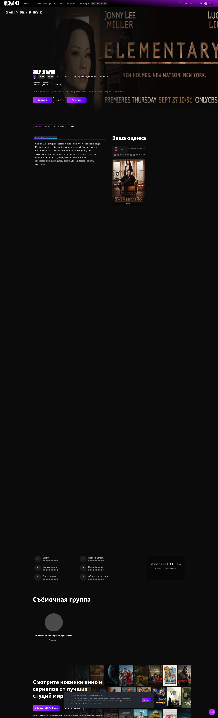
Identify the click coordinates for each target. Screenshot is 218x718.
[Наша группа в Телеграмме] (201, 3)
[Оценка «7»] (134, 155)
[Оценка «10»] (143, 155)
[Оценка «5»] (128, 155)
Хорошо (146, 700)
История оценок (170, 568)
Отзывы (70, 126)
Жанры (86, 3)
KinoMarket (11, 12)
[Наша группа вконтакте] (191, 3)
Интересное (50, 126)
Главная (26, 3)
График (61, 126)
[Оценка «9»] (140, 155)
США (66, 76)
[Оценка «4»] (124, 155)
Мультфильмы (49, 3)
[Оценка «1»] (115, 155)
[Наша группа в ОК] (196, 3)
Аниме (61, 3)
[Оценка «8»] (137, 155)
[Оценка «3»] (121, 155)
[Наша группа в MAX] (186, 3)
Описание (39, 137)
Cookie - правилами (94, 703)
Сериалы (37, 3)
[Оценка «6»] (131, 155)
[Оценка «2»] (118, 155)
